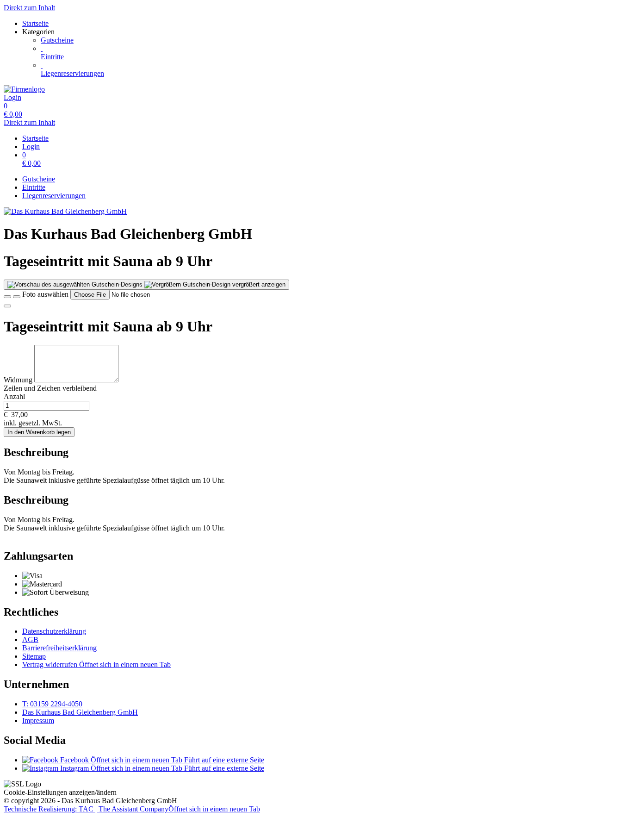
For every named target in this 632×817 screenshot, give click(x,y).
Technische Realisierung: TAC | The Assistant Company (132, 809)
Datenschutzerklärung (54, 631)
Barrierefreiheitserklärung (59, 648)
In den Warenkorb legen (39, 432)
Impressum (38, 720)
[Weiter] (7, 306)
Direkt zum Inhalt (29, 8)
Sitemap (34, 656)
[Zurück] (7, 296)
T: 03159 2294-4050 (52, 704)
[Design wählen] (16, 296)
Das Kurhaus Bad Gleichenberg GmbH (80, 712)
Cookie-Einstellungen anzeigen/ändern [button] (60, 792)
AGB (30, 639)
